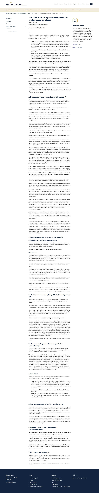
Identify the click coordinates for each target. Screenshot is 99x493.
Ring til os (54, 482)
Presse (31, 480)
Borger (39, 10)
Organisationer (27, 10)
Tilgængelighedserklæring (36, 486)
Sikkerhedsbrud (62, 10)
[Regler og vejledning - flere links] (19, 9)
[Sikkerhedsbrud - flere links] (68, 9)
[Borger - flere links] (42, 9)
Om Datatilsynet (33, 478)
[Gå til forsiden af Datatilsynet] (30, 4)
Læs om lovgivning (77, 47)
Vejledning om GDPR (57, 478)
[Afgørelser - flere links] (54, 9)
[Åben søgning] (91, 4)
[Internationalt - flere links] (81, 9)
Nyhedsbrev (55, 484)
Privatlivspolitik (33, 484)
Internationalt (76, 10)
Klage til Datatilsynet (57, 480)
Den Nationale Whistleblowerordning (61, 486)
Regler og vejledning (12, 10)
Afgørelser (50, 10)
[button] (25, 26)
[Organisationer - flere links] (33, 9)
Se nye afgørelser (77, 44)
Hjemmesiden (33, 482)
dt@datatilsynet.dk (11, 482)
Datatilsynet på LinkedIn (81, 478)
